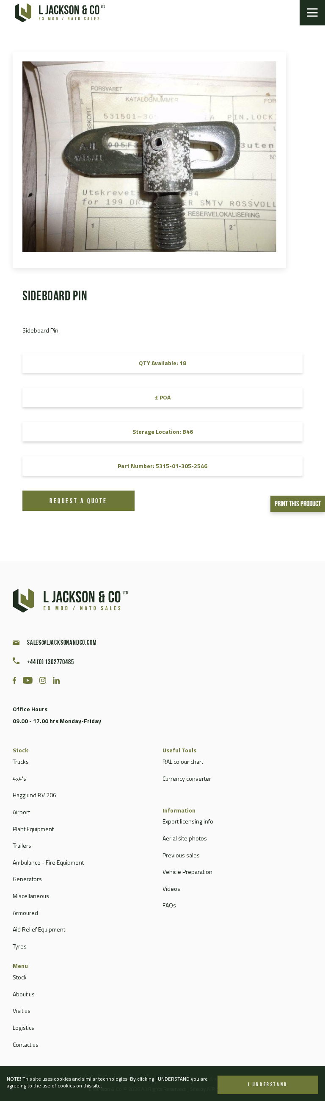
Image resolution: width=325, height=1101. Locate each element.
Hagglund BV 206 (34, 794)
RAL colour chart (182, 761)
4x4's (19, 778)
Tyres (20, 946)
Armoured (25, 912)
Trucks (21, 761)
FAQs (169, 905)
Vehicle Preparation (187, 871)
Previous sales (181, 855)
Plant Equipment (33, 828)
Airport (21, 811)
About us (24, 994)
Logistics (23, 1027)
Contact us (26, 1044)
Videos (171, 888)
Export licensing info (187, 821)
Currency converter (186, 778)
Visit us (21, 1010)
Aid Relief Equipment (39, 929)
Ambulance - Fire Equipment (48, 862)
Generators (27, 878)
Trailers (22, 845)
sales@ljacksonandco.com (61, 643)
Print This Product (298, 504)
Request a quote (78, 501)
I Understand (268, 1084)
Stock (20, 977)
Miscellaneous (31, 895)
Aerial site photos (184, 838)
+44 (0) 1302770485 (50, 662)
